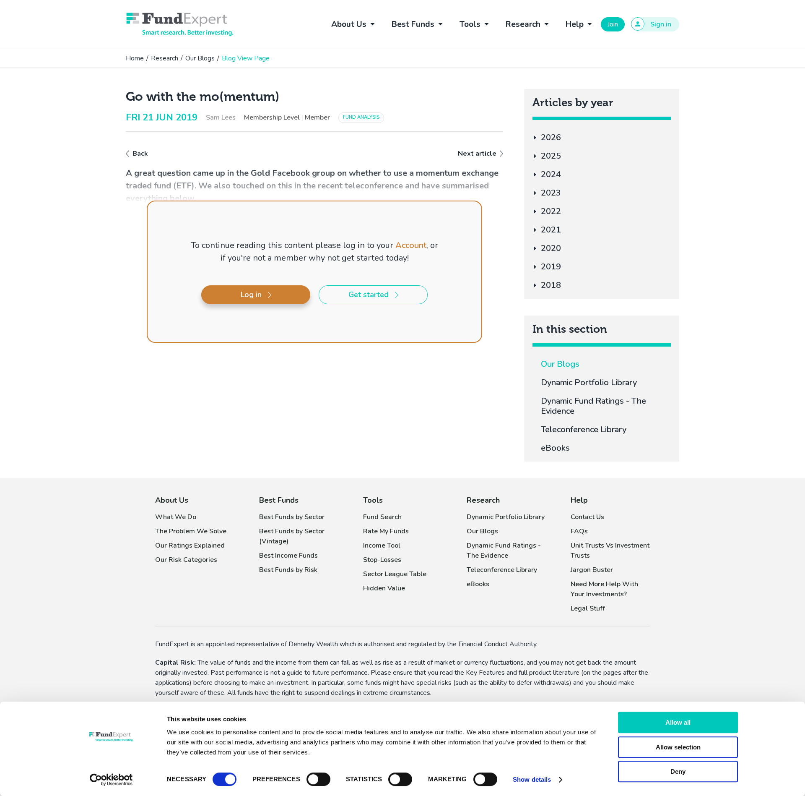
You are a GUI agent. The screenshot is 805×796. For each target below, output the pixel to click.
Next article (477, 153)
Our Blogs (200, 58)
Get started (368, 295)
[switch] (318, 779)
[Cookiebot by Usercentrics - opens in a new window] (111, 779)
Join (613, 24)
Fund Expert (180, 24)
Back (140, 153)
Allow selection (678, 747)
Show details (532, 779)
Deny (678, 771)
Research (164, 58)
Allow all (678, 722)
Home (135, 58)
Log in (251, 295)
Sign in (660, 24)
